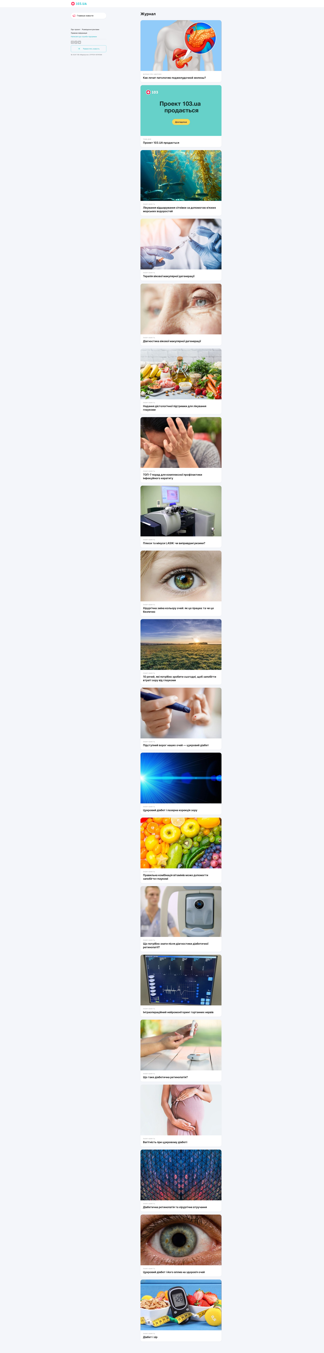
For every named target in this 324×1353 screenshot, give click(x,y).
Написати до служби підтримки (84, 37)
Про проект (75, 29)
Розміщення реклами (90, 29)
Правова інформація (79, 33)
